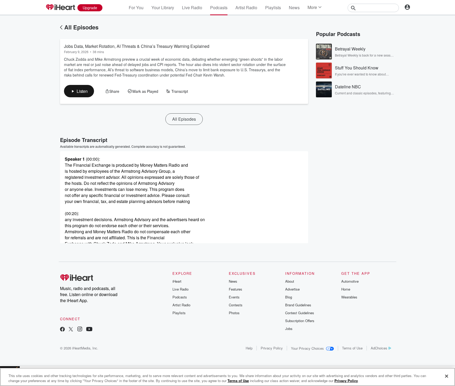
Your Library (162, 7)
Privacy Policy (272, 348)
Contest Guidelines (299, 312)
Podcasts (219, 7)
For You (136, 7)
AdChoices (379, 348)
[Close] (446, 376)
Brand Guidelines (298, 304)
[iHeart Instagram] (79, 330)
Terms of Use (352, 348)
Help (249, 348)
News (294, 7)
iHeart (176, 281)
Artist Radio (246, 7)
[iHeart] (60, 7)
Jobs (289, 328)
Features (235, 289)
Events (234, 296)
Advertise (292, 289)
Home (345, 289)
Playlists (273, 7)
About (289, 281)
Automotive (350, 281)
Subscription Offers (299, 320)
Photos (234, 312)
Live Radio (192, 7)
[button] (79, 91)
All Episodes (81, 27)
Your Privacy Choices (307, 348)
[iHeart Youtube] (89, 330)
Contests (236, 304)
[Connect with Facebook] (62, 330)
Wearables (349, 296)
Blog (288, 296)
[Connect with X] (71, 330)
